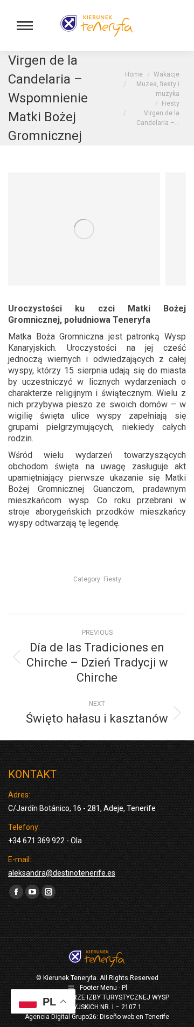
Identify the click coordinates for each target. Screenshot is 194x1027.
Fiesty (112, 579)
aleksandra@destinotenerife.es (61, 873)
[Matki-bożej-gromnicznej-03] (84, 229)
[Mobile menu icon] (24, 25)
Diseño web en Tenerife (134, 1017)
